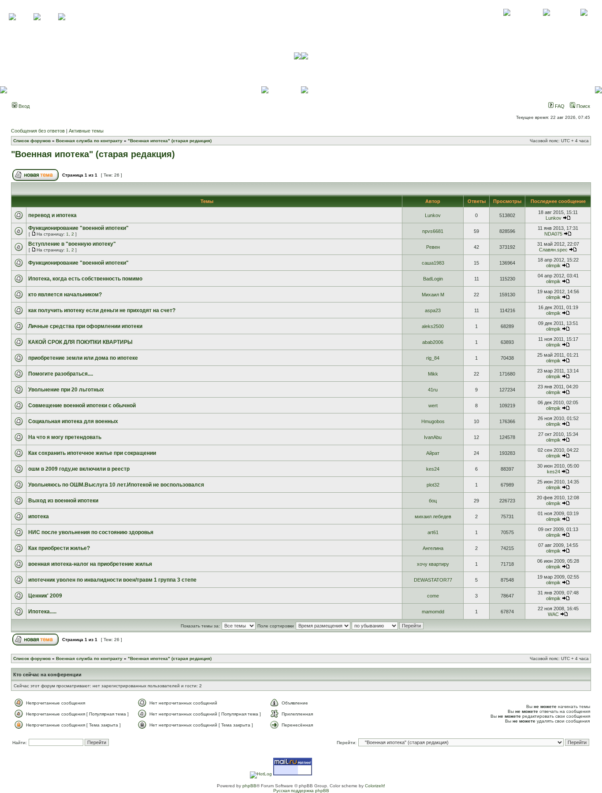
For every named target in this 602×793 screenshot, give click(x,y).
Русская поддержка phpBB (301, 790)
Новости (583, 22)
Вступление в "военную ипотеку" (72, 244)
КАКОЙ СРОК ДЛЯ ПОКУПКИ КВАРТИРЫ (80, 342)
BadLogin (433, 278)
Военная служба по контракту (89, 140)
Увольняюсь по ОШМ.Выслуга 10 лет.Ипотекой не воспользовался (116, 485)
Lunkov (433, 215)
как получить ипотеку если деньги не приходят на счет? (101, 310)
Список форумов (32, 140)
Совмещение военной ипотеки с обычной (82, 405)
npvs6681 (432, 231)
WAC (553, 614)
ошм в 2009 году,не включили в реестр (79, 469)
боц (433, 500)
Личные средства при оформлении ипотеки (85, 326)
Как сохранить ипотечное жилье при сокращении (92, 453)
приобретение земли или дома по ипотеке (83, 358)
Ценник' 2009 (45, 596)
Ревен (433, 247)
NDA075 (553, 233)
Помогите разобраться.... (60, 374)
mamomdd (433, 611)
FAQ (559, 106)
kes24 (432, 469)
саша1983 (433, 263)
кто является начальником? (65, 294)
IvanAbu (433, 437)
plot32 (433, 484)
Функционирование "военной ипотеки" (78, 228)
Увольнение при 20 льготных (66, 390)
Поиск (582, 106)
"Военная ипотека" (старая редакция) (170, 140)
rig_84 (432, 358)
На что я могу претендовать (64, 437)
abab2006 (432, 342)
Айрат (432, 453)
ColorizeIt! (375, 785)
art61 (432, 532)
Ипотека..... (42, 612)
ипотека (38, 516)
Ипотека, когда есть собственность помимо (85, 279)
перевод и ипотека (52, 215)
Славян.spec (553, 249)
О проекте (506, 22)
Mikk (433, 373)
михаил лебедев (433, 516)
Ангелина (433, 548)
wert (433, 405)
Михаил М (433, 294)
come (433, 595)
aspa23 (433, 310)
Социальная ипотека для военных (73, 421)
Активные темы (86, 130)
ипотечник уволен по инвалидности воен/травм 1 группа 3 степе (112, 580)
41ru (433, 389)
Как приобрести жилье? (59, 548)
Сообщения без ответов (38, 130)
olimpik (553, 265)
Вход (23, 106)
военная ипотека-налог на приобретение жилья (90, 564)
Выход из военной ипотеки (63, 501)
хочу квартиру (433, 564)
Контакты (546, 22)
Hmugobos (433, 421)
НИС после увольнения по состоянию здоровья (90, 532)
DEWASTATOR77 (433, 580)
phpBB (249, 785)
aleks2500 (433, 326)
